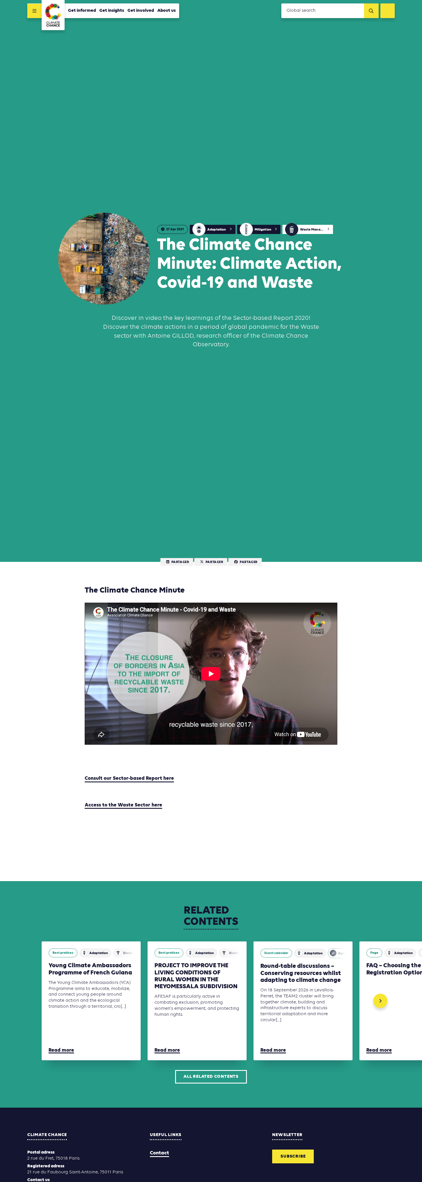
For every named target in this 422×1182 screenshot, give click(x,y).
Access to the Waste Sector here (123, 805)
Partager (180, 562)
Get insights (111, 10)
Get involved (140, 10)
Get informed (82, 10)
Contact (159, 1153)
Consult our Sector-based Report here (129, 778)
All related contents (211, 1077)
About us (166, 10)
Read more (61, 1050)
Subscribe (292, 1156)
